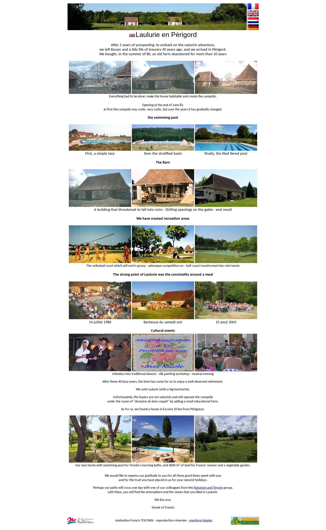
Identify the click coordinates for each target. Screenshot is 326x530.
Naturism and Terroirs (208, 488)
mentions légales (200, 520)
